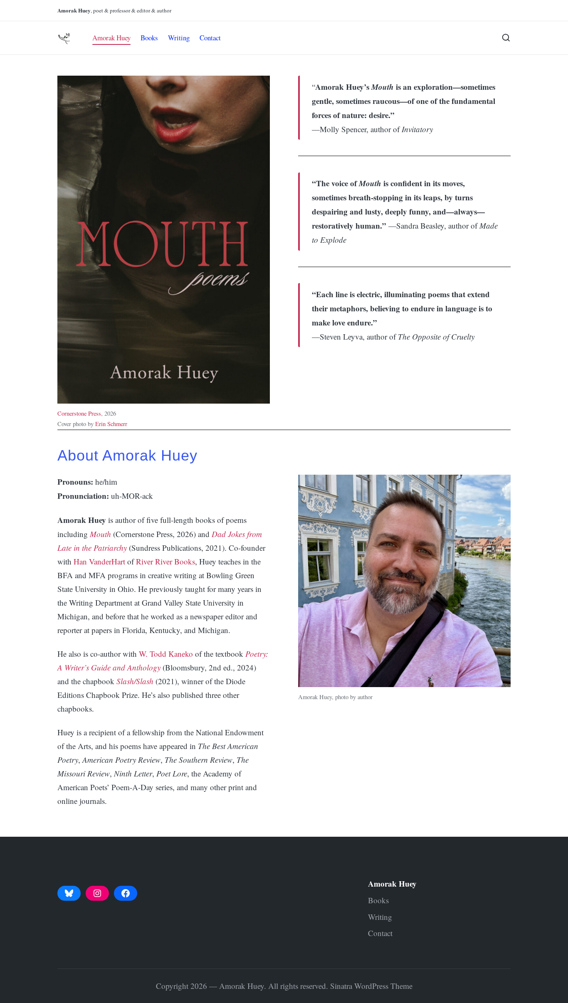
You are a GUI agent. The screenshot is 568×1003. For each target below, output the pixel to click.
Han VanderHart (99, 561)
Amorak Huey (392, 884)
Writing (380, 917)
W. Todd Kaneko (166, 653)
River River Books (165, 561)
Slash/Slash (134, 681)
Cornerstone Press (79, 413)
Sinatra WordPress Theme (371, 986)
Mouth (100, 534)
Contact (380, 933)
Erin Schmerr (111, 424)
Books (378, 900)
